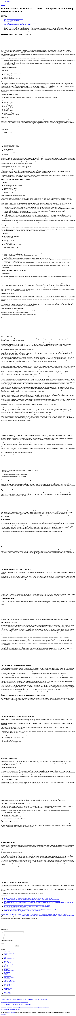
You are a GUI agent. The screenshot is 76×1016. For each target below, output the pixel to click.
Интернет (6, 965)
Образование (7, 978)
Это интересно (7, 993)
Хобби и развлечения (9, 992)
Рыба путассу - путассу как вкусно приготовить (16, 907)
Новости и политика (9, 977)
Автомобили (7, 951)
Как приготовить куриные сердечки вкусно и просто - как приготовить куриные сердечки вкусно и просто (31, 909)
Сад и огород (7, 985)
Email (2, 935)
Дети (5, 957)
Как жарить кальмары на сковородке (13, 20)
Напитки (6, 973)
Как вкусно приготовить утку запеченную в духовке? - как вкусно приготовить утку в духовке (28, 898)
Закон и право (7, 962)
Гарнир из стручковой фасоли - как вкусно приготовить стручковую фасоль (23, 910)
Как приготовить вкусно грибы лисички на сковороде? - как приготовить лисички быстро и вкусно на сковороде (32, 901)
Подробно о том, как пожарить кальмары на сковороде (17, 24)
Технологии (7, 989)
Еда (4, 959)
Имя (2, 932)
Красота (6, 969)
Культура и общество (9, 970)
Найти (16, 945)
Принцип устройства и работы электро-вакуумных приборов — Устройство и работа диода (24, 999)
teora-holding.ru (11, 1012)
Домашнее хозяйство (9, 958)
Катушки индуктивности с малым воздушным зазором (14, 1002)
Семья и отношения (9, 986)
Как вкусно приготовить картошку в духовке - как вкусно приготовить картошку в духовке (27, 905)
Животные (6, 961)
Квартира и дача (8, 966)
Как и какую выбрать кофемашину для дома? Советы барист (16, 1004)
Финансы (6, 990)
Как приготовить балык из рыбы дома (10, 1009)
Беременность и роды (9, 953)
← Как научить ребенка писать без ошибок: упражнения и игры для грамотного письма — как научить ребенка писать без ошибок (34, 914)
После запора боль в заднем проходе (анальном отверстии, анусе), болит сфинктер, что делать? (25, 1007)
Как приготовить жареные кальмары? (13, 19)
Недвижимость (7, 976)
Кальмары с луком (8, 21)
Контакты (3, 1014)
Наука (5, 974)
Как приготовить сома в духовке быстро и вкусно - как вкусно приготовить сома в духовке (27, 906)
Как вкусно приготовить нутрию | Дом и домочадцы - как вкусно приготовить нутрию (26, 911)
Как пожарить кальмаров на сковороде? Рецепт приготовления (20, 23)
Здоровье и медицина (9, 963)
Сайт (2, 937)
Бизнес (5, 954)
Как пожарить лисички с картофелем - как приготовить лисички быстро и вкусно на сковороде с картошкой (31, 899)
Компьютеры (7, 968)
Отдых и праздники (9, 980)
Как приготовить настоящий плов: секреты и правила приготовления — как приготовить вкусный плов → (48, 915)
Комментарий (4, 929)
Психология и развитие (9, 981)
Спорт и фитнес (8, 988)
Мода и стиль (7, 972)
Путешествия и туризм (9, 982)
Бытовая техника (8, 955)
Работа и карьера (8, 984)
